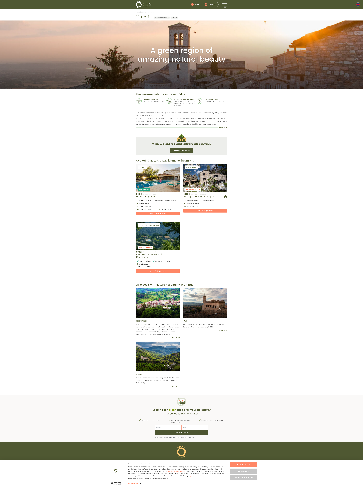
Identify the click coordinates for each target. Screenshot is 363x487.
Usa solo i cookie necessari (244, 477)
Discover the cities (182, 150)
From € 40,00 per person (205, 211)
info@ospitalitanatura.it (176, 471)
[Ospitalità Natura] (144, 4)
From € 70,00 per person (158, 271)
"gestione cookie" (196, 476)
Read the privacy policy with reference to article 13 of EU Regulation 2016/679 (174, 437)
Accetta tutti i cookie (243, 465)
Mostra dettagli (133, 483)
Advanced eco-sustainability (198, 194)
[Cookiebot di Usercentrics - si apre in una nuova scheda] (116, 483)
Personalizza (242, 471)
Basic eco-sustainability (150, 194)
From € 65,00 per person (158, 213)
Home (138, 12)
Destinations (145, 12)
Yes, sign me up (181, 432)
